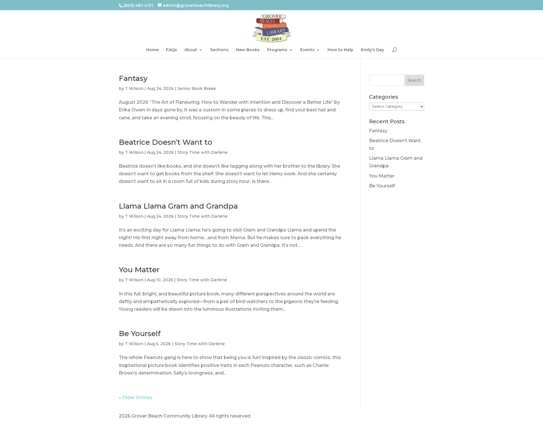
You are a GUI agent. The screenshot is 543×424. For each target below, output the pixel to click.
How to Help (340, 50)
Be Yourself (140, 333)
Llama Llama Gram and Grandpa (178, 206)
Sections (219, 50)
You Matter (139, 269)
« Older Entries (135, 397)
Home (152, 50)
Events (307, 50)
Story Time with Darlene (202, 152)
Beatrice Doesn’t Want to (165, 142)
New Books (248, 50)
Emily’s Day (372, 50)
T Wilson (134, 88)
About (190, 50)
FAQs (171, 50)
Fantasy (133, 78)
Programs (277, 50)
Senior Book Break (196, 88)
